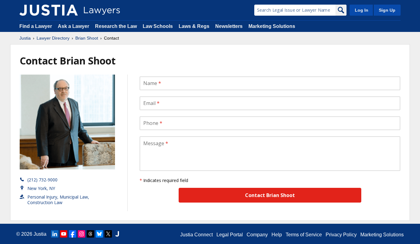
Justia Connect (196, 234)
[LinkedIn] (54, 234)
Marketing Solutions (271, 26)
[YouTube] (63, 234)
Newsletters (229, 26)
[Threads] (90, 234)
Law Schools (158, 26)
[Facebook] (72, 234)
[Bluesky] (99, 234)
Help (276, 234)
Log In (361, 10)
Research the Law (116, 26)
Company (257, 234)
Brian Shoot (86, 38)
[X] (108, 234)
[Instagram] (81, 234)
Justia (25, 38)
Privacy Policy (341, 234)
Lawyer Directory (53, 38)
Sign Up (387, 10)
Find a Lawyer (35, 26)
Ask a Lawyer (74, 26)
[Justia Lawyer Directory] (48, 10)
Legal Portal (229, 234)
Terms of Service (304, 234)
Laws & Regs (194, 26)
